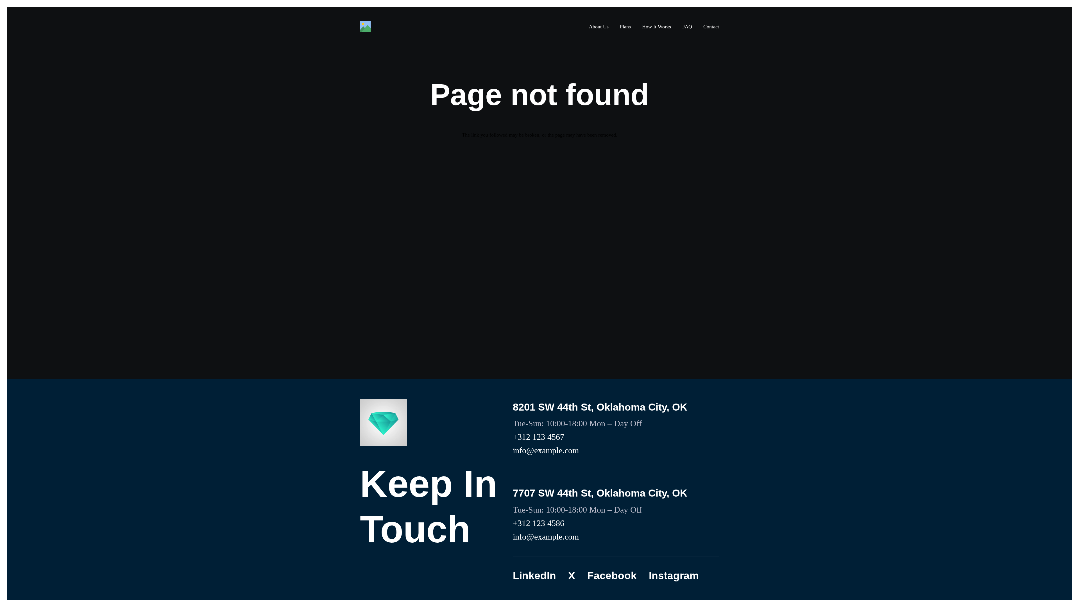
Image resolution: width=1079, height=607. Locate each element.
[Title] (365, 26)
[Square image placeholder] (383, 422)
